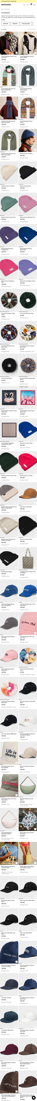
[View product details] (9, 59)
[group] (9, 43)
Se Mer (3, 19)
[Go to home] (6, 4)
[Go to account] (27, 4)
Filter (4, 29)
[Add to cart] (17, 53)
